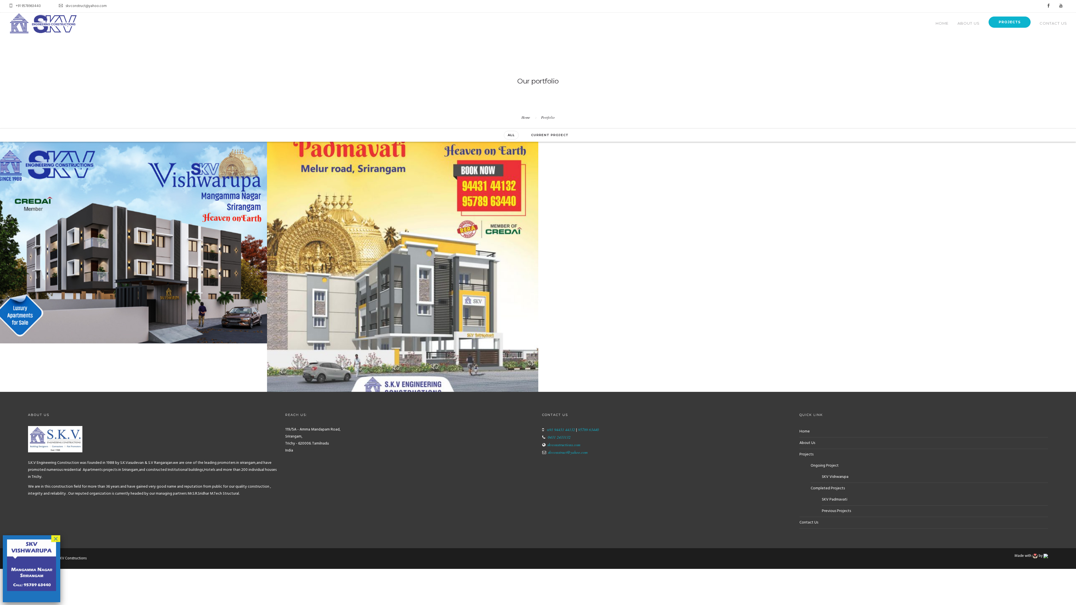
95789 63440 (588, 429)
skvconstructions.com (563, 444)
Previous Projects (836, 511)
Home (942, 23)
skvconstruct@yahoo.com (568, 452)
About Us (968, 23)
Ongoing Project (825, 465)
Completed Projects (828, 488)
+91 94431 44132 (561, 429)
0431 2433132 (559, 437)
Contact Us (1053, 23)
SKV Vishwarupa (835, 477)
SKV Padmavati (834, 499)
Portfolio (548, 117)
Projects (1010, 22)
